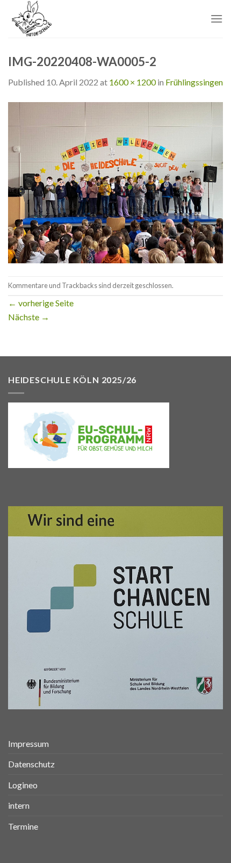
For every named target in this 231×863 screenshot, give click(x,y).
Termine (23, 826)
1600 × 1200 (132, 82)
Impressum (28, 743)
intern (19, 805)
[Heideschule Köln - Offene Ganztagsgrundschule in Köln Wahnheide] (63, 19)
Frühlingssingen (194, 82)
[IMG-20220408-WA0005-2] (115, 181)
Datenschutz (31, 764)
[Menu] (216, 18)
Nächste (28, 317)
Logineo (23, 785)
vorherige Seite (41, 303)
